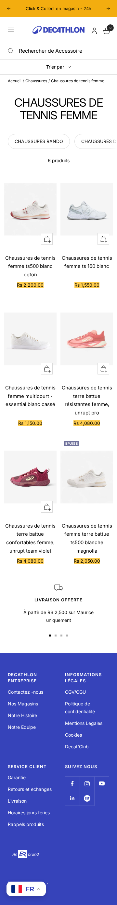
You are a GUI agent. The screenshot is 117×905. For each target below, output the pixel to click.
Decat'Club (77, 746)
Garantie (17, 777)
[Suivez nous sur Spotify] (87, 798)
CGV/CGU (75, 692)
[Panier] (106, 30)
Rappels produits (26, 824)
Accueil (14, 80)
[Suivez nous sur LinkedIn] (72, 798)
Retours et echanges (30, 789)
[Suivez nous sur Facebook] (72, 783)
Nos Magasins (23, 703)
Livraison (17, 801)
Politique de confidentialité (80, 707)
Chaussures (36, 80)
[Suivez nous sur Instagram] (87, 783)
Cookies (73, 735)
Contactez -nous (25, 692)
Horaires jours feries (29, 812)
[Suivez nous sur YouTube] (101, 783)
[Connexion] (93, 30)
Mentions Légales (83, 723)
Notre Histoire (22, 715)
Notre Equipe (22, 727)
